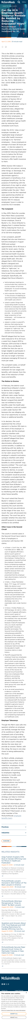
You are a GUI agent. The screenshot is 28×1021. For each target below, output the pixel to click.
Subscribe (6, 841)
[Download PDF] (2, 47)
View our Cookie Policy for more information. (13, 1010)
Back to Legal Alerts (10, 6)
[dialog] (14, 1006)
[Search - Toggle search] (18, 2)
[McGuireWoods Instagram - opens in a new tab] (8, 984)
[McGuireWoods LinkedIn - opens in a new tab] (2, 984)
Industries (5, 833)
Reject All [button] (14, 1017)
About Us (4, 990)
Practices (5, 827)
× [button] (26, 992)
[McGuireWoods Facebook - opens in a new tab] (4, 984)
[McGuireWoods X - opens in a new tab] (6, 984)
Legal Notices (19, 990)
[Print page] (6, 47)
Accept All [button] (14, 1013)
